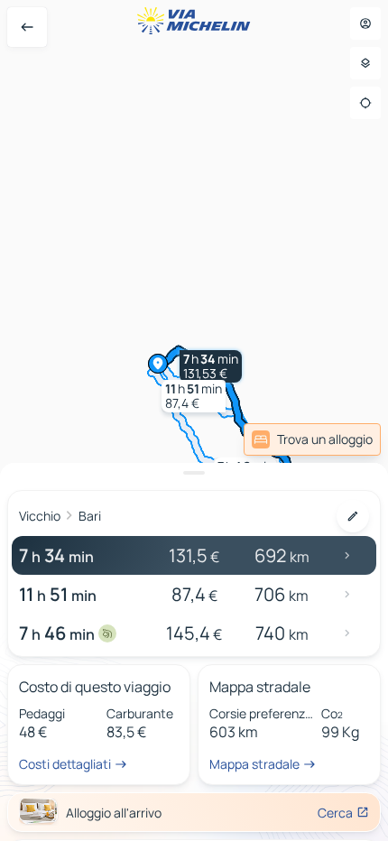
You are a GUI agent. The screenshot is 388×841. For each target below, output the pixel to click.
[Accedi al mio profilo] (365, 23)
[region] (194, 420)
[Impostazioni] (365, 63)
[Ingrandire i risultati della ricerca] (194, 473)
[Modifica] (353, 516)
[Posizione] (365, 103)
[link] (336, 439)
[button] (211, 366)
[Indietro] (27, 27)
